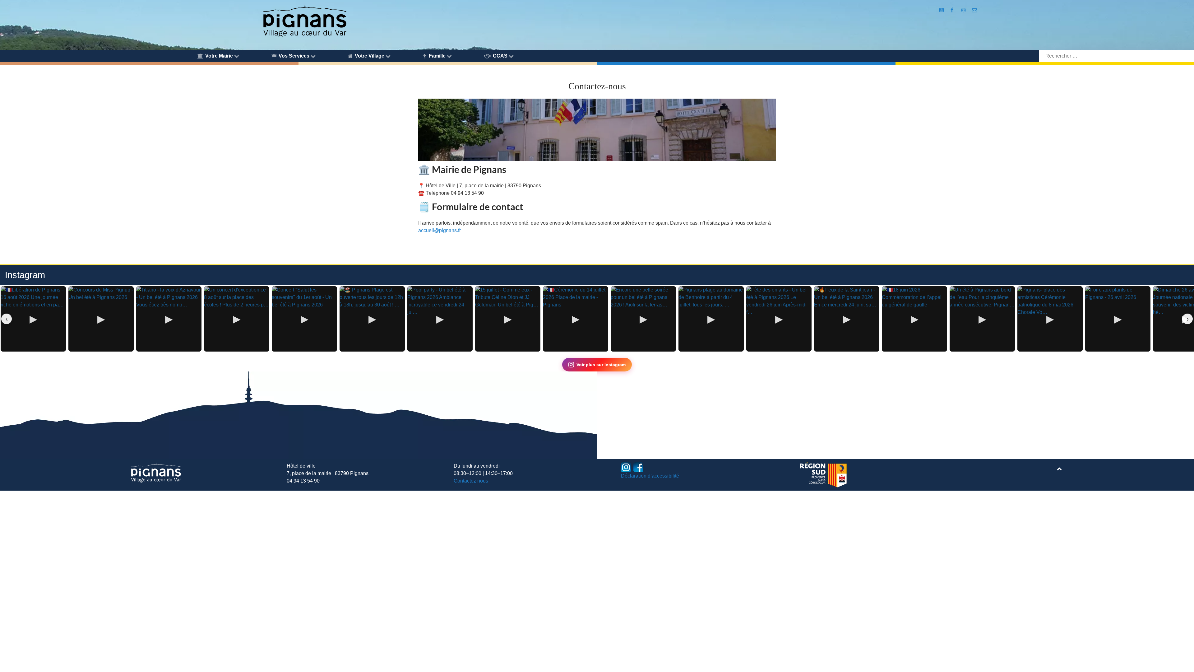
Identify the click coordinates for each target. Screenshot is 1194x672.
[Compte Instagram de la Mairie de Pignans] (964, 10)
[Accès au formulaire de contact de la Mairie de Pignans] (974, 10)
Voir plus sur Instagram (601, 364)
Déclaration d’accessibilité (650, 475)
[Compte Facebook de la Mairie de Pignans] (952, 10)
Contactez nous (471, 480)
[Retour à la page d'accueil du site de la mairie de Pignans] (304, 19)
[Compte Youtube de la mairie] (942, 10)
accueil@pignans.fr (439, 230)
